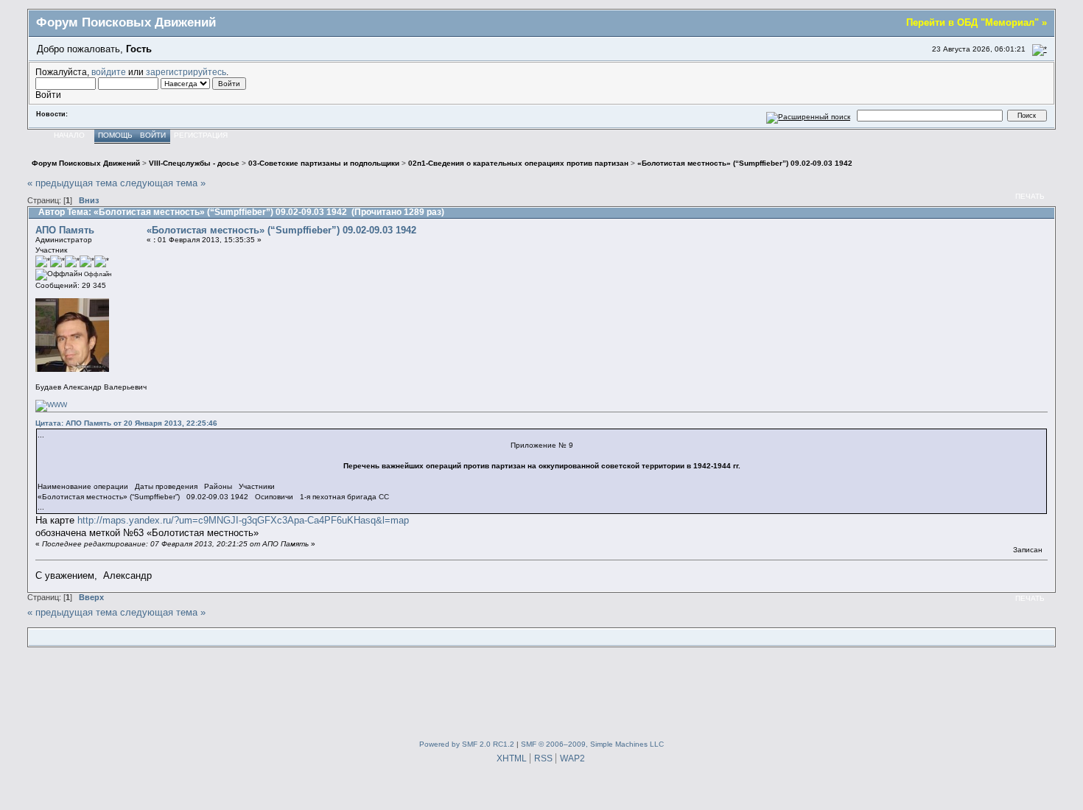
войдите (108, 72)
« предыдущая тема (72, 183)
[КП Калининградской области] (51, 405)
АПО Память (64, 230)
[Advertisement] (541, 691)
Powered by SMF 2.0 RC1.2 (466, 744)
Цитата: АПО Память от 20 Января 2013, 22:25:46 (126, 423)
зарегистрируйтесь (186, 72)
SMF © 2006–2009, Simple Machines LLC (592, 744)
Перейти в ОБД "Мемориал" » (976, 22)
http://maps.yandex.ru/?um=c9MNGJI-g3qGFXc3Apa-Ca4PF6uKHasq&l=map (243, 520)
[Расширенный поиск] (809, 115)
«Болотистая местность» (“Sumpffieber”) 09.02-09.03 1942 (281, 230)
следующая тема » (163, 183)
